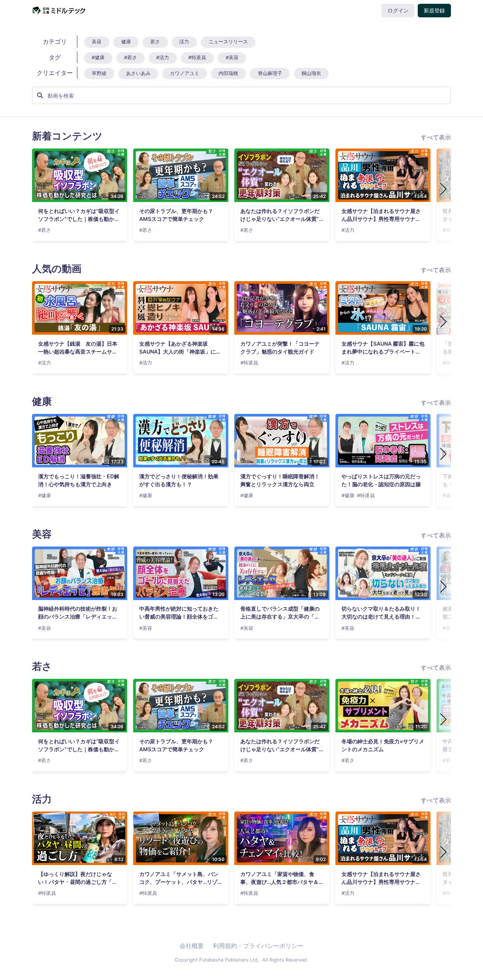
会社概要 (192, 945)
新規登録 (434, 11)
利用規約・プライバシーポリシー (258, 945)
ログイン (398, 11)
